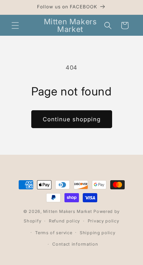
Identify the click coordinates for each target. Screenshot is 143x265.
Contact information (75, 244)
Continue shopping (72, 119)
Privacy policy (103, 221)
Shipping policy (98, 232)
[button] (15, 25)
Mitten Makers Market (67, 211)
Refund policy (64, 221)
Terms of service (53, 232)
